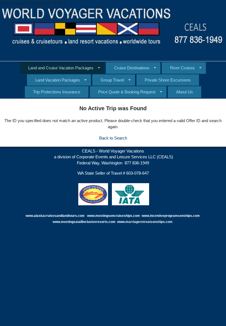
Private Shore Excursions (168, 80)
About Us (184, 92)
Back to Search (113, 138)
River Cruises (182, 67)
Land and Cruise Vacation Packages (60, 67)
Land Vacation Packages (57, 80)
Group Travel (112, 80)
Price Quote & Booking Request (126, 92)
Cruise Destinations (131, 67)
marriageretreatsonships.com (149, 222)
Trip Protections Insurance (56, 92)
